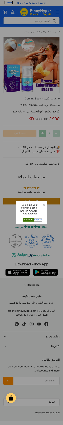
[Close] (43, 204)
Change (28, 219)
